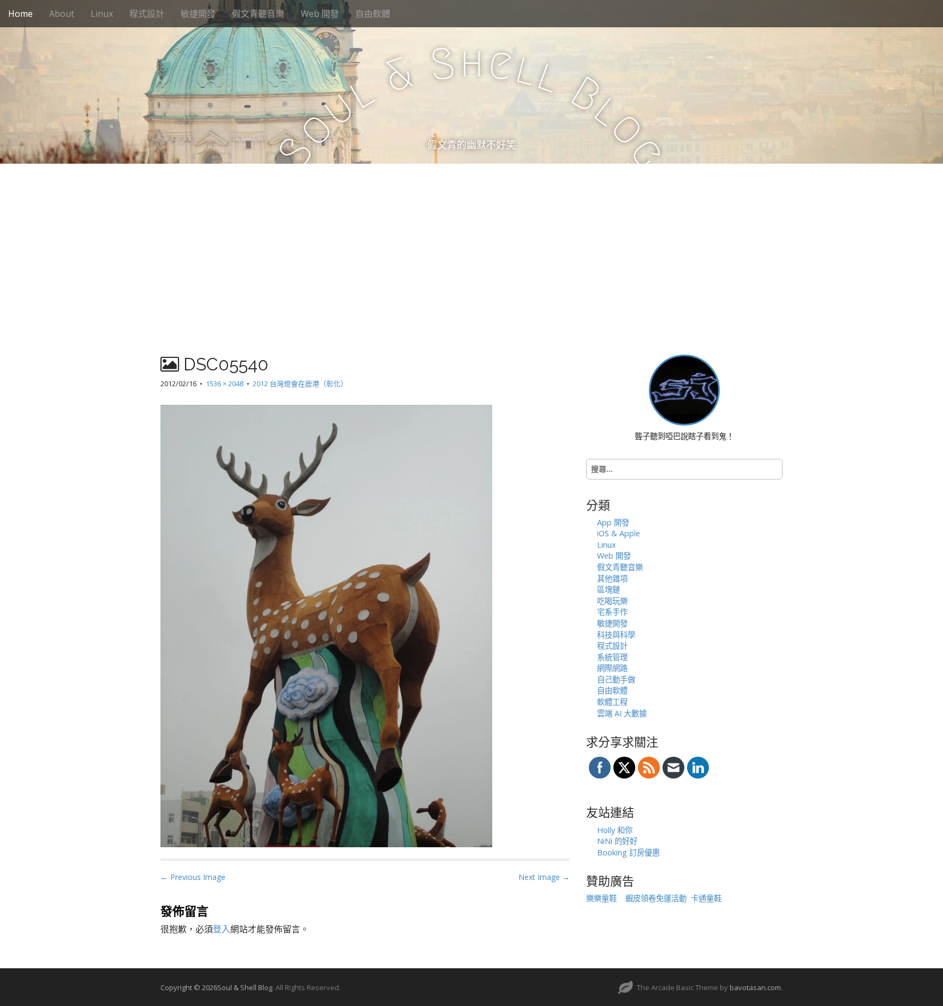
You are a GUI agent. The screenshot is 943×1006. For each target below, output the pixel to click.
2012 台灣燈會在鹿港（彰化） (300, 383)
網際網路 (612, 668)
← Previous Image (192, 877)
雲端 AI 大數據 (622, 713)
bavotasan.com (755, 987)
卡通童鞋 (706, 898)
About (61, 14)
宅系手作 (612, 612)
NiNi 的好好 (617, 841)
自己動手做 (616, 679)
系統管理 (612, 657)
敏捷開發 (198, 14)
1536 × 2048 (224, 383)
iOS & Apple (618, 533)
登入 (221, 929)
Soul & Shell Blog (244, 987)
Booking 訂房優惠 (628, 852)
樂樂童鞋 (601, 898)
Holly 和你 (614, 830)
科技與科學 (616, 635)
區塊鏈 (608, 589)
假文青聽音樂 (258, 14)
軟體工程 (612, 702)
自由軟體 (372, 14)
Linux (102, 14)
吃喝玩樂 (612, 601)
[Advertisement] (471, 245)
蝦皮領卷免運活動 (656, 898)
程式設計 (146, 14)
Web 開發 (320, 14)
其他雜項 (612, 578)
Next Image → (544, 877)
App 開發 (613, 522)
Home (20, 14)
